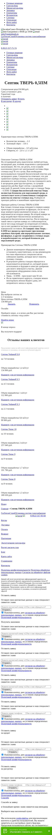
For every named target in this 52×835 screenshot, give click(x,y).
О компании (6, 561)
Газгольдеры (12, 6)
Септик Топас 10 (8, 429)
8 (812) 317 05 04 (38, 516)
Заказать (11, 304)
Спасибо (5, 798)
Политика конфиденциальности (15, 570)
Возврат (4, 534)
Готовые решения (14, 3)
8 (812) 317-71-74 (9, 48)
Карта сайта (6, 556)
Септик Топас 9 (8, 454)
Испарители (11, 15)
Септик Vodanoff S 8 (10, 354)
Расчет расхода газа (10, 547)
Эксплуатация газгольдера (13, 543)
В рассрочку (6, 101)
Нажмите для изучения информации (17, 375)
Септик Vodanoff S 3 (10, 404)
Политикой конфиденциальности (16, 617)
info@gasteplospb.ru (10, 34)
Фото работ (11, 22)
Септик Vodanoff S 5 (10, 379)
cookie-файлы (22, 818)
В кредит (17, 101)
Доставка (5, 525)
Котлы (4, 520)
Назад (3, 504)
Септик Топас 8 (8, 479)
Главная (4, 509)
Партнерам (6, 538)
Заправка (10, 10)
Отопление (11, 20)
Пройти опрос (7, 320)
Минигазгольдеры (14, 8)
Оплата (4, 529)
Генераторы (11, 13)
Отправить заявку (9, 99)
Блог (3, 552)
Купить (21, 99)
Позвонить (34, 304)
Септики (10, 17)
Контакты (10, 25)
